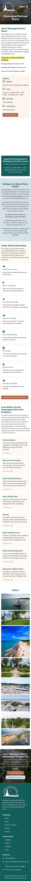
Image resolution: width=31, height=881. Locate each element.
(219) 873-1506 (10, 858)
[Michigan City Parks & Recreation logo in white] (8, 2)
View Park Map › (8, 102)
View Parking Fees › (9, 110)
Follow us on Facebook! (13, 870)
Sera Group (23, 878)
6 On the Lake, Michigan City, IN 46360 (15, 85)
